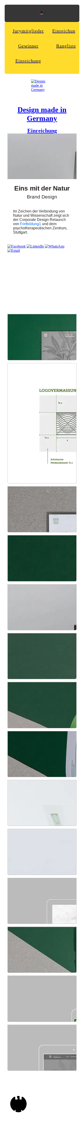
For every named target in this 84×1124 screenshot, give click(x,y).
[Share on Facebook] (16, 246)
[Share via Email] (13, 250)
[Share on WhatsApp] (54, 246)
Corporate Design (34, 220)
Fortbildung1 (30, 224)
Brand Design (42, 196)
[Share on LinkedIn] (35, 246)
